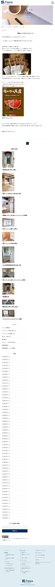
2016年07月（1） (6, 465)
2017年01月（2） (6, 456)
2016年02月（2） (6, 477)
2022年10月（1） (6, 368)
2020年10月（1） (6, 403)
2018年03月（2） (6, 433)
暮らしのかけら (38, 552)
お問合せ (37, 559)
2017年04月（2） (6, 447)
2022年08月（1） (6, 371)
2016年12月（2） (6, 459)
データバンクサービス (40, 557)
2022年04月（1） (6, 377)
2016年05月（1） (6, 471)
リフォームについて (26, 562)
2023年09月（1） (6, 356)
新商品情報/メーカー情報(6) (8, 348)
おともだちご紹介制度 (40, 555)
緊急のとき (24, 552)
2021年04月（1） (6, 394)
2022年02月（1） (6, 380)
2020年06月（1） (6, 409)
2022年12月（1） (6, 365)
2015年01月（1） (6, 506)
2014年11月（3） (6, 512)
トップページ (7, 550)
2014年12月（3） (6, 509)
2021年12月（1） (6, 383)
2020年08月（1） (6, 406)
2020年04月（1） (6, 412)
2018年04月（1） (6, 430)
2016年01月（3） (6, 479)
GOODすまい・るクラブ (40, 550)
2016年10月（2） (6, 462)
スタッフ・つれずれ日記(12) (9, 342)
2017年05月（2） (6, 444)
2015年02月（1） (6, 503)
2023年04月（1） (6, 359)
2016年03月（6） (6, 474)
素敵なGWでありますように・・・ (27, 33)
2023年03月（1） (6, 362)
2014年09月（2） (6, 515)
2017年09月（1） (6, 435)
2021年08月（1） (6, 388)
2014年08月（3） (6, 518)
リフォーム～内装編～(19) (8, 333)
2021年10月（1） (6, 386)
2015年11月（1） (6, 485)
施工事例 (23, 564)
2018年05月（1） (6, 427)
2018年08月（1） (6, 418)
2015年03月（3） (6, 500)
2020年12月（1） (6, 400)
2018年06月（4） (6, 424)
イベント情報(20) (6, 327)
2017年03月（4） (6, 450)
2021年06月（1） (6, 391)
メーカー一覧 (9, 565)
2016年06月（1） (6, 468)
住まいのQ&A (25, 557)
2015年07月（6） (6, 488)
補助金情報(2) (5, 345)
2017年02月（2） (6, 453)
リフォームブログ (25, 566)
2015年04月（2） (6, 497)
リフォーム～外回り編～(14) (9, 330)
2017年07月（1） (6, 441)
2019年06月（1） (6, 415)
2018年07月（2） (6, 421)
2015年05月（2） (6, 494)
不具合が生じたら (10, 563)
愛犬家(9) (4, 339)
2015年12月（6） (6, 482)
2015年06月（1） (6, 491)
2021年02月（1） (6, 397)
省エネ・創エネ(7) (6, 336)
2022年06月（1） (6, 374)
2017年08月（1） (6, 438)
